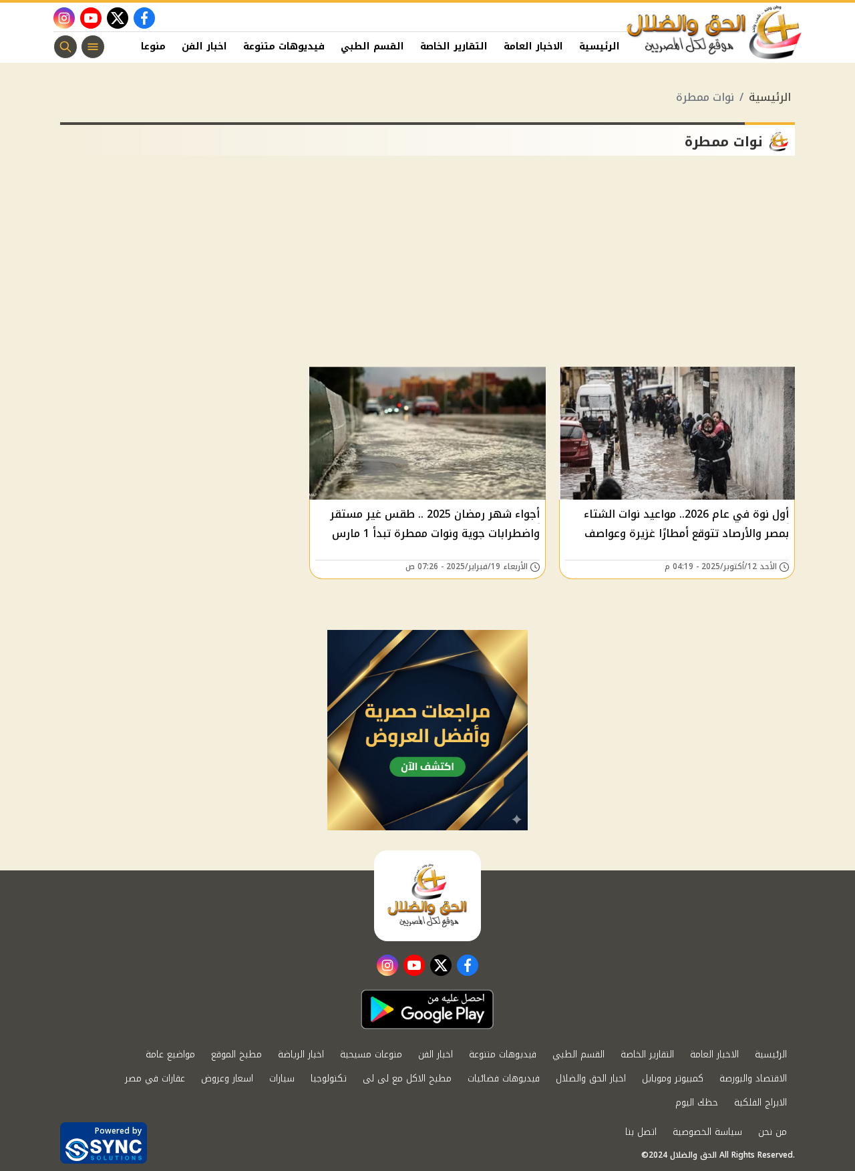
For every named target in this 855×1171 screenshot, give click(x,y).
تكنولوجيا (329, 1078)
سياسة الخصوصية (707, 1132)
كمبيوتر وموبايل (672, 1078)
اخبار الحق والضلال (591, 1078)
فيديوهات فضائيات (504, 1078)
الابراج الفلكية (760, 1103)
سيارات (282, 1078)
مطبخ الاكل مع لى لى (407, 1078)
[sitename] (427, 896)
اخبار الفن (204, 46)
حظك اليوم (696, 1103)
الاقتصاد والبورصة (753, 1078)
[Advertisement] (427, 266)
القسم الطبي (372, 46)
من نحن (772, 1132)
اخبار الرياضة (301, 1054)
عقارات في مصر (155, 1078)
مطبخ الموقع (236, 1054)
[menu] (93, 47)
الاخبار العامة (533, 46)
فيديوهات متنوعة (284, 46)
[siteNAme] (715, 33)
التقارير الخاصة (454, 46)
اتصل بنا (641, 1132)
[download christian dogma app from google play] (427, 1009)
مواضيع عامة (170, 1054)
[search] (65, 47)
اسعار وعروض (227, 1078)
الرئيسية (599, 46)
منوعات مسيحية (371, 1054)
